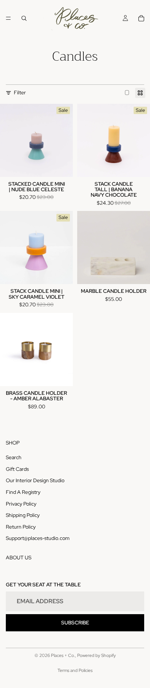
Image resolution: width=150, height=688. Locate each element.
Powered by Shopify (96, 655)
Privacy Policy (21, 503)
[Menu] (8, 18)
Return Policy (21, 526)
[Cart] (141, 18)
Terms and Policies (75, 670)
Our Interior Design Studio (35, 480)
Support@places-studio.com (38, 538)
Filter (20, 92)
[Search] (24, 18)
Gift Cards (17, 469)
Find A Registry (23, 492)
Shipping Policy (23, 515)
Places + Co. (63, 655)
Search (13, 457)
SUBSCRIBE (75, 622)
